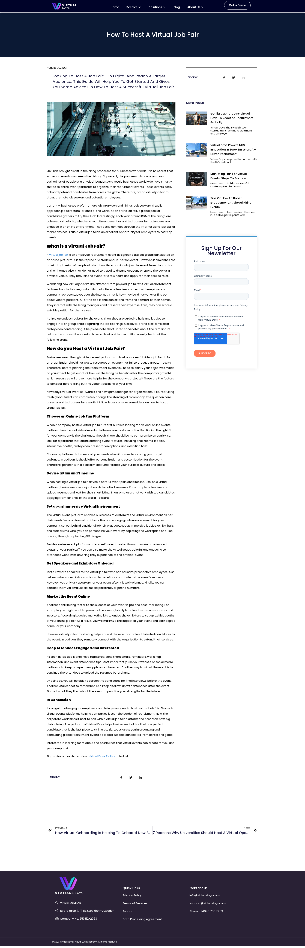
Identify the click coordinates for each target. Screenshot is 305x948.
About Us (193, 7)
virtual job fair (58, 255)
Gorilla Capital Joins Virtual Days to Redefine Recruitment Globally (231, 118)
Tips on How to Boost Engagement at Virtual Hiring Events (231, 202)
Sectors (131, 7)
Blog (177, 7)
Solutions (155, 7)
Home (114, 7)
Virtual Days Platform (103, 756)
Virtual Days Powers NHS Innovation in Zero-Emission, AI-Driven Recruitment (233, 149)
